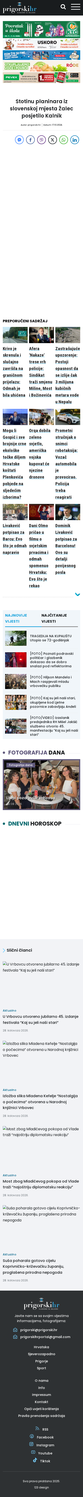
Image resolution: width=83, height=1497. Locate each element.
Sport (41, 1368)
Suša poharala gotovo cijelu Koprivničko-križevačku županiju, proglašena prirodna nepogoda (33, 1266)
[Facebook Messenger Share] (19, 139)
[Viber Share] (41, 139)
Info (41, 1387)
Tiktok (45, 1461)
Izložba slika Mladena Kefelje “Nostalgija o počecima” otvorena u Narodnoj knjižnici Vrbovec (40, 1101)
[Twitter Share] (52, 139)
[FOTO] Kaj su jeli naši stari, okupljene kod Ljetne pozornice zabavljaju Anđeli (53, 702)
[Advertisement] (41, 187)
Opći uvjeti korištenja (41, 1409)
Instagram (45, 1445)
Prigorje (41, 1361)
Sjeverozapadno (41, 1354)
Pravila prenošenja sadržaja (41, 1415)
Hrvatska (41, 1347)
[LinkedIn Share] (74, 139)
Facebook (45, 1437)
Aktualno (41, 92)
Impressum (41, 1394)
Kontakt (41, 1402)
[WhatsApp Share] (63, 139)
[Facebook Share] (30, 139)
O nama (41, 1380)
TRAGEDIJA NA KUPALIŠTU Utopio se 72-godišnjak (51, 638)
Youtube (45, 1453)
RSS (45, 1429)
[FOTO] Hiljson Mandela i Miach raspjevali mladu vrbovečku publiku (50, 681)
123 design (41, 1487)
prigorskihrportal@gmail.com (45, 1337)
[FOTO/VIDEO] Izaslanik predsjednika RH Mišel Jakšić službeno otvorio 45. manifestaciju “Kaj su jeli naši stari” (54, 726)
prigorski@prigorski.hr (38, 1330)
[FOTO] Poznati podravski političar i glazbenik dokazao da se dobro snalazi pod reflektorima (51, 660)
